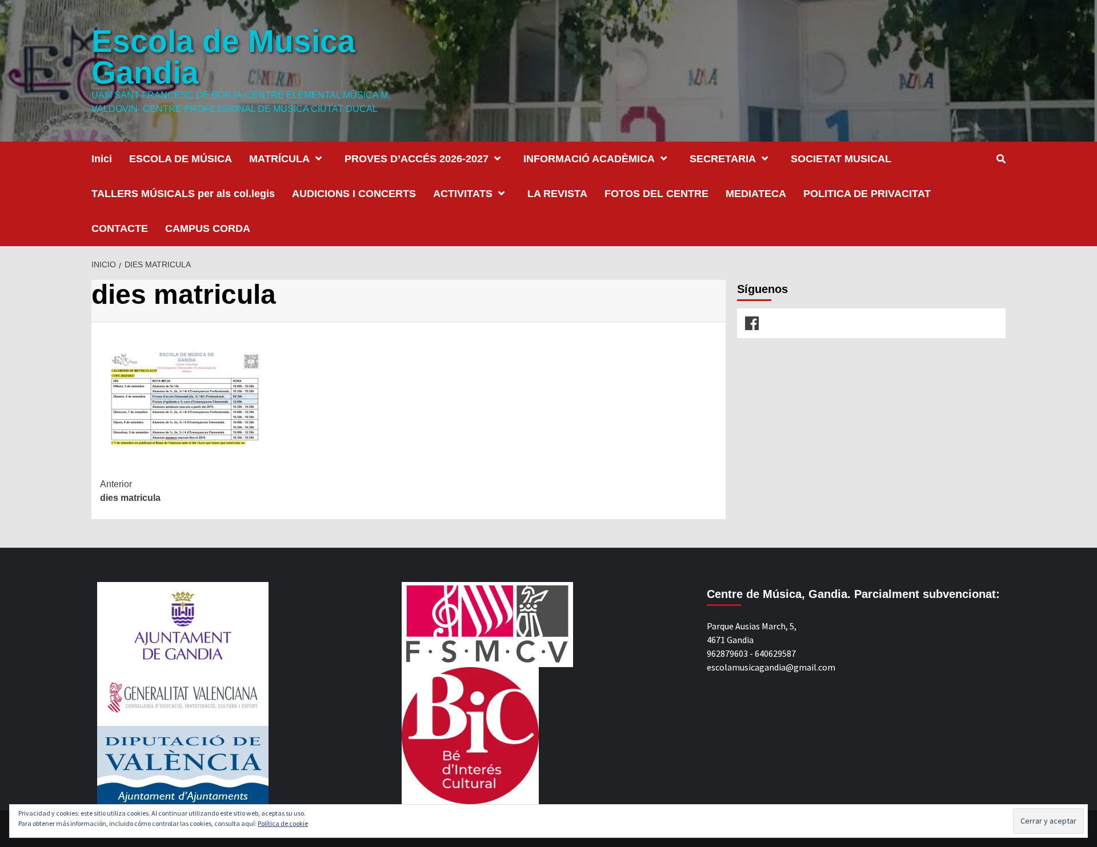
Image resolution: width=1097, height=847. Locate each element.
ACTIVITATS (463, 193)
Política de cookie (283, 823)
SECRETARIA (723, 158)
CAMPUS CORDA (207, 228)
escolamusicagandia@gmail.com (771, 667)
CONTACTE (119, 228)
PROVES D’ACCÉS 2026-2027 (417, 158)
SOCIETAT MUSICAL (841, 158)
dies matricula (130, 491)
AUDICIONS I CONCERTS (354, 193)
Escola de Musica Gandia (223, 56)
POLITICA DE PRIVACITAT (867, 193)
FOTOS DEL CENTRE (656, 193)
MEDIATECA (756, 193)
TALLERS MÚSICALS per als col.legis (183, 193)
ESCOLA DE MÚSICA (180, 158)
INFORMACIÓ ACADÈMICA (589, 158)
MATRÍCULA (279, 158)
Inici (101, 158)
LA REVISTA (557, 193)
